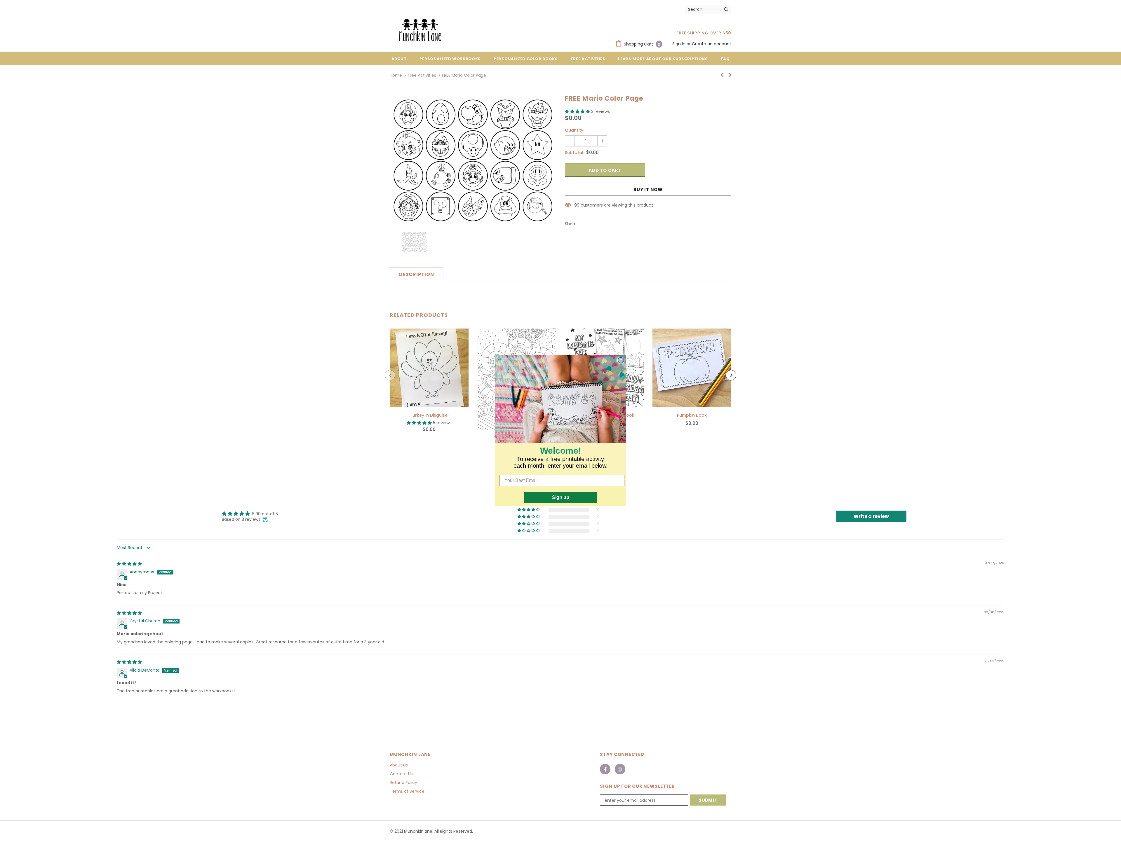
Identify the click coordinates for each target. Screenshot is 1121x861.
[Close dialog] (621, 360)
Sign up (560, 497)
